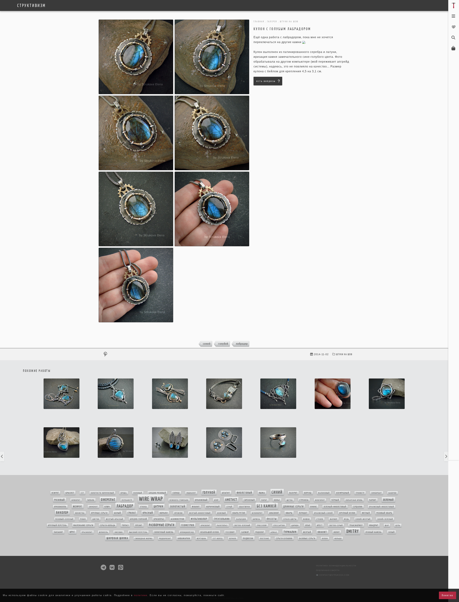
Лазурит (293, 493)
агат (216, 500)
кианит (322, 532)
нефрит (55, 493)
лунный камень (374, 532)
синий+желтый (363, 519)
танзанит (58, 532)
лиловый (137, 493)
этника (143, 507)
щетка (290, 500)
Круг (72, 532)
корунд (308, 493)
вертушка (201, 538)
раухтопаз (222, 525)
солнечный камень (164, 532)
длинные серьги (293, 506)
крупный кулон (347, 513)
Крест (320, 525)
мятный (366, 513)
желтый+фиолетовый (200, 513)
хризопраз (159, 519)
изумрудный (342, 493)
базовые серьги (307, 538)
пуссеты (272, 519)
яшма (262, 492)
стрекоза (304, 500)
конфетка (80, 513)
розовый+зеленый (64, 519)
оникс (313, 506)
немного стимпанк (179, 500)
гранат (132, 512)
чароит (372, 500)
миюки (306, 519)
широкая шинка (117, 538)
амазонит (274, 513)
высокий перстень (138, 532)
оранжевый (201, 500)
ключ (107, 506)
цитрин (158, 506)
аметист (231, 500)
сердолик (358, 506)
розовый (59, 500)
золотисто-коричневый (102, 493)
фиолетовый (244, 492)
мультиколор (199, 519)
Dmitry (352, 531)
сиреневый (249, 500)
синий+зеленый (385, 519)
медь (346, 519)
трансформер (356, 525)
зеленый (388, 500)
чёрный (335, 500)
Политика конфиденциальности (336, 566)
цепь (398, 525)
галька (90, 500)
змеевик (119, 532)
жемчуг (77, 506)
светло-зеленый (242, 525)
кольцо (338, 538)
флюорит (76, 500)
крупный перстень (57, 525)
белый (117, 512)
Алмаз (274, 532)
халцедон (241, 519)
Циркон (295, 525)
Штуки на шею (344, 354)
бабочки (393, 493)
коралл (164, 512)
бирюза (256, 519)
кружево (178, 513)
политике (140, 595)
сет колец (218, 538)
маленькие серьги (83, 525)
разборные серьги (162, 525)
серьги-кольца (107, 525)
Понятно (447, 595)
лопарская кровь (354, 500)
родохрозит (165, 538)
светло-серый (336, 525)
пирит (264, 500)
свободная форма (144, 538)
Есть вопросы (265, 81)
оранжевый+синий (323, 513)
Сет (82, 493)
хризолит (205, 525)
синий (207, 343)
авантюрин (244, 507)
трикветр (360, 493)
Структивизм (31, 5)
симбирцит (376, 493)
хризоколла (60, 506)
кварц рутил (239, 513)
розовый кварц (384, 513)
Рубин (83, 519)
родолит (259, 532)
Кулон (325, 538)
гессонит (230, 532)
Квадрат (373, 525)
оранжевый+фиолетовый (381, 507)
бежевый (221, 513)
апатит (226, 492)
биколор (62, 513)
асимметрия (177, 519)
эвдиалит (191, 493)
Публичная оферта (328, 570)
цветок (96, 519)
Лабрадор (242, 343)
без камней (267, 506)
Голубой (223, 343)
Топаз (125, 525)
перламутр (127, 500)
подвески (248, 538)
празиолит (87, 532)
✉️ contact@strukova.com (332, 575)
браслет (70, 492)
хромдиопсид (187, 532)
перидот (303, 513)
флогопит (320, 500)
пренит (138, 525)
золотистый (177, 506)
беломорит (257, 513)
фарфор (333, 519)
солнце (176, 493)
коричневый (213, 506)
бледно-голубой (138, 519)
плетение (264, 538)
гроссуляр (262, 525)
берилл (232, 538)
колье (277, 500)
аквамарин (184, 538)
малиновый (324, 493)
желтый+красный (114, 519)
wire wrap (151, 498)
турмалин (290, 532)
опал (307, 525)
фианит (196, 506)
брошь (124, 493)
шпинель (103, 532)
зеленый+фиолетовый (335, 506)
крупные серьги (99, 513)
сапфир (245, 532)
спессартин (279, 525)
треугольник (222, 519)
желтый (307, 532)
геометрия (187, 525)
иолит (337, 532)
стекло (319, 519)
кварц (289, 512)
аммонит (93, 507)
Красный (148, 512)
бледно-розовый (157, 493)
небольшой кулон (209, 532)
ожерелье (108, 499)
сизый (391, 532)
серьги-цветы (290, 519)
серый (229, 507)
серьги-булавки (284, 538)
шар (387, 525)
